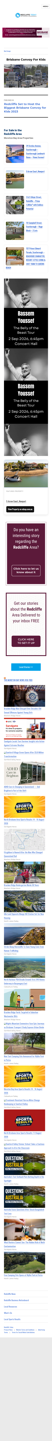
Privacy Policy (8, 1330)
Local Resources (10, 1306)
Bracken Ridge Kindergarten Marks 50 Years (21, 885)
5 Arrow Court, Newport (35, 171)
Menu (45, 6)
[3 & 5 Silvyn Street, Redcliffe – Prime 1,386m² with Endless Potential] (15, 205)
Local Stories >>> (26, 667)
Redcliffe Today (8, 1327)
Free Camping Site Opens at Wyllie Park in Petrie (23, 1275)
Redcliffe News (10, 1293)
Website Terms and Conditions (25, 1330)
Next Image (7, 51)
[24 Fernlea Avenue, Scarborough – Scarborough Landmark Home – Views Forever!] (15, 154)
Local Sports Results (12, 1319)
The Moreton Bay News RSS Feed (18, 680)
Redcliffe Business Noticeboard (16, 1300)
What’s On (8, 1312)
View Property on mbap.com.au (20, 509)
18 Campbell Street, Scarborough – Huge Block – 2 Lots (34, 226)
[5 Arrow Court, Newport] (15, 179)
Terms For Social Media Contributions (23, 1332)
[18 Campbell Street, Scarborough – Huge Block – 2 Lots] (15, 231)
